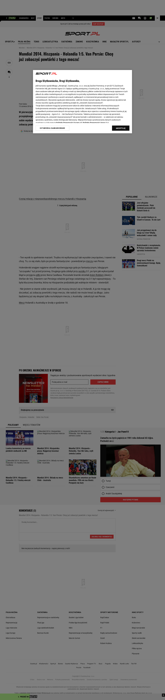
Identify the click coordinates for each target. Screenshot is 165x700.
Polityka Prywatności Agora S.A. (96, 123)
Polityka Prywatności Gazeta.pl (69, 123)
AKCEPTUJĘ (121, 128)
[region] (82, 101)
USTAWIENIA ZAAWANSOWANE (52, 128)
